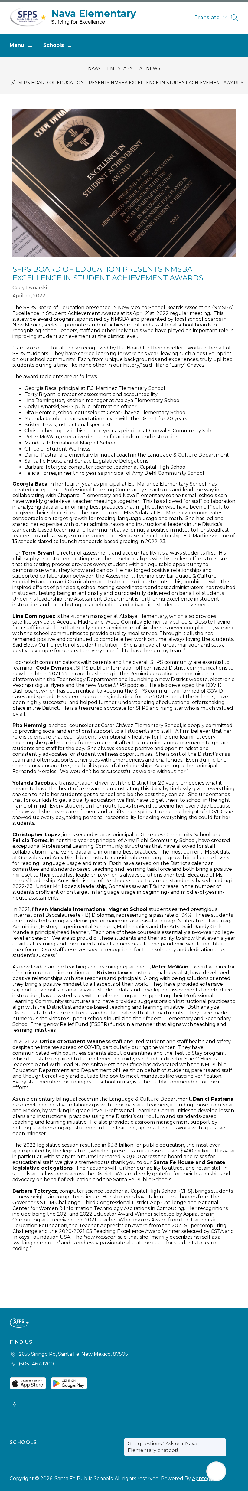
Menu (17, 45)
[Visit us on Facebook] (14, 1405)
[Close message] (221, 1440)
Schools (53, 45)
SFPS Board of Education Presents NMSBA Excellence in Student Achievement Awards (130, 82)
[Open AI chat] (216, 1471)
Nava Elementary (110, 68)
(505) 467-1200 (36, 1364)
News (153, 68)
